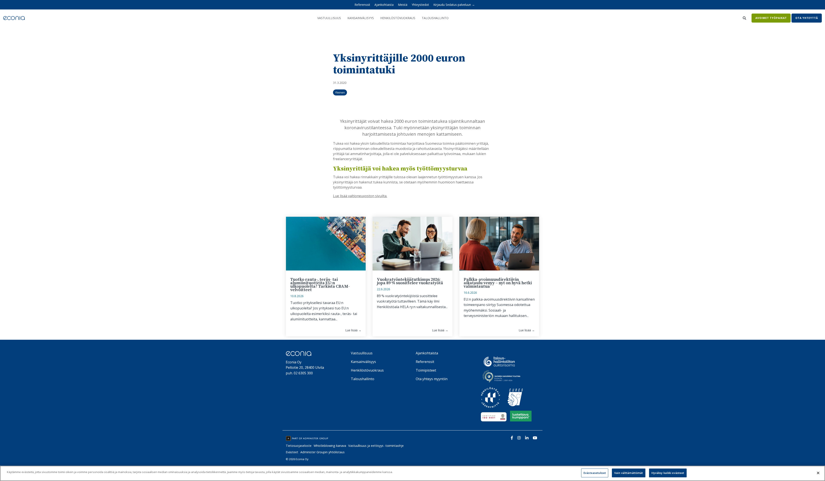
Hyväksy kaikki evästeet (667, 473)
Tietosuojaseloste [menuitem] (299, 446)
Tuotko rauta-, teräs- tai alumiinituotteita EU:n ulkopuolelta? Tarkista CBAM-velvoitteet (320, 285)
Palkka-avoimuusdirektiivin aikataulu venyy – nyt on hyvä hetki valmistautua (498, 283)
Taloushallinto (435, 18)
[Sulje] (818, 473)
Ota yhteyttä (806, 18)
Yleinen (340, 92)
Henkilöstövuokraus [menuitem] (367, 370)
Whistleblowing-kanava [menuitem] (330, 446)
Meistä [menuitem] (402, 5)
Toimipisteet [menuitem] (426, 370)
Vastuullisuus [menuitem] (362, 353)
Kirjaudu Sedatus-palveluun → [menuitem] (454, 5)
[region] (412, 473)
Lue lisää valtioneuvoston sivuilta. (360, 196)
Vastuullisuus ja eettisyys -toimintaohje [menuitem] (376, 446)
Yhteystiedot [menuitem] (420, 5)
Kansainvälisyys (360, 18)
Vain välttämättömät (628, 473)
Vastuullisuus (329, 18)
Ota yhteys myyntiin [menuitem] (432, 379)
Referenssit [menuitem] (362, 5)
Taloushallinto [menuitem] (362, 379)
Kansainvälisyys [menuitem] (363, 361)
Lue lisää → (353, 330)
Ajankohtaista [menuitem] (384, 5)
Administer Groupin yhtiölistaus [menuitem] (322, 452)
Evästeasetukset (595, 473)
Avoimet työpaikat (771, 18)
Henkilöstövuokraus (397, 18)
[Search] (744, 18)
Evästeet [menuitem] (292, 452)
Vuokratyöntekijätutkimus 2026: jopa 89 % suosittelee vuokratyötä (410, 281)
